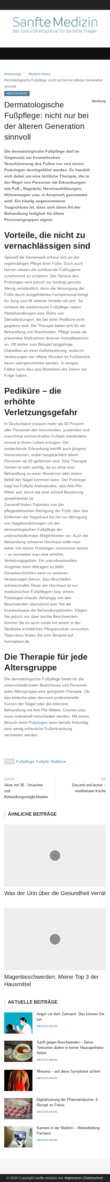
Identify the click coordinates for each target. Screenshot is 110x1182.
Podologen (38, 722)
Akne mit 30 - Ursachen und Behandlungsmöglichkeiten (26, 791)
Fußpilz (42, 761)
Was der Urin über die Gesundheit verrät (55, 893)
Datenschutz (93, 1178)
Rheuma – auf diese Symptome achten (68, 1071)
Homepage (12, 74)
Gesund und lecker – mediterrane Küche (89, 788)
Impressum (73, 1178)
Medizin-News (39, 74)
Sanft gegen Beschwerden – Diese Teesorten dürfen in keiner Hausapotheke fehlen (70, 1047)
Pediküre (58, 761)
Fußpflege (25, 761)
